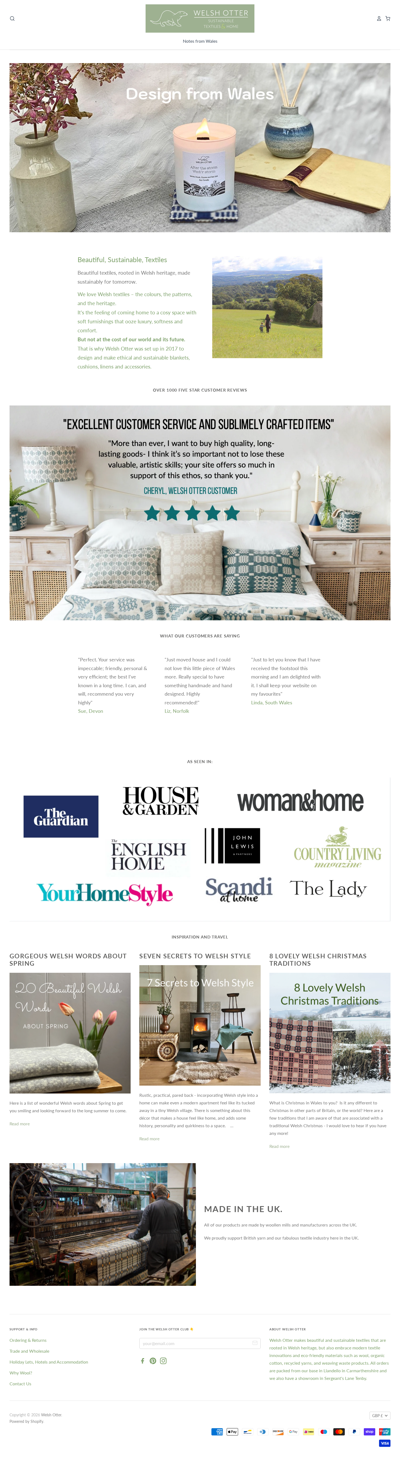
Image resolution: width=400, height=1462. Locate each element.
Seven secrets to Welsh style (195, 956)
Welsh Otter (51, 1415)
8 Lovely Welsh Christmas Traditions (318, 959)
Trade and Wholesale (29, 1350)
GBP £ (377, 1415)
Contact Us (20, 1383)
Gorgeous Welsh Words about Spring (68, 959)
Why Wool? (21, 1372)
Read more (20, 1123)
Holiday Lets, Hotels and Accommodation (49, 1361)
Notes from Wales (200, 41)
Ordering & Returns (28, 1340)
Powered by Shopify (26, 1421)
